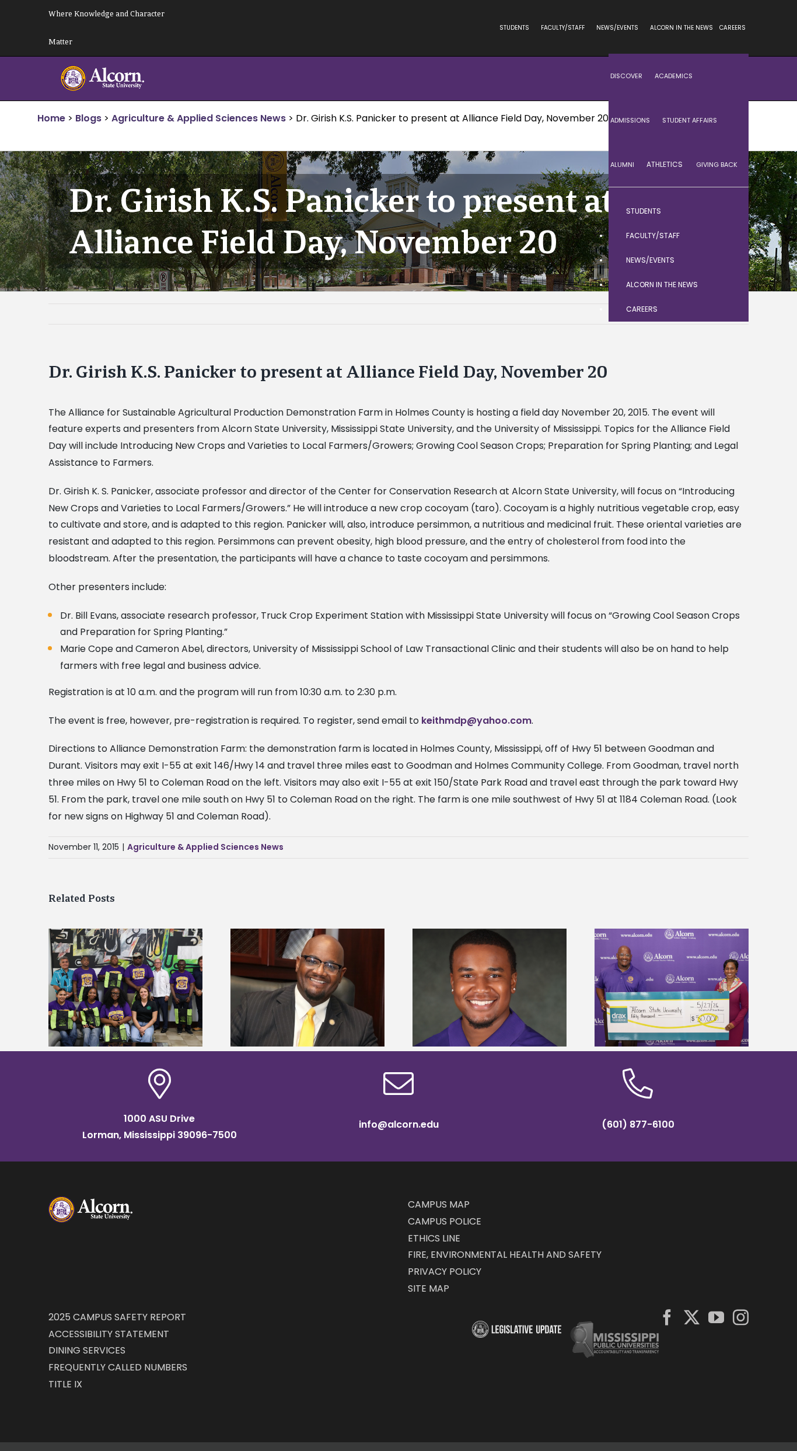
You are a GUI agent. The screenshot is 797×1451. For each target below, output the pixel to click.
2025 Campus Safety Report (117, 1317)
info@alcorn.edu (399, 1124)
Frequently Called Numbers (117, 1367)
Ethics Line (434, 1238)
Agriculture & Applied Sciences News (205, 847)
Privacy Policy (444, 1271)
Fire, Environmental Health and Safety (505, 1254)
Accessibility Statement (108, 1334)
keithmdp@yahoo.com (476, 720)
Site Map (428, 1288)
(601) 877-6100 (638, 1124)
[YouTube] (716, 1317)
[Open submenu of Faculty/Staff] (728, 236)
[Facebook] (667, 1317)
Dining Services (86, 1350)
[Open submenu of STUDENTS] (728, 211)
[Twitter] (692, 1317)
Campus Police (444, 1221)
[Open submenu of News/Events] (728, 260)
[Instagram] (741, 1317)
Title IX (65, 1384)
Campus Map (439, 1204)
